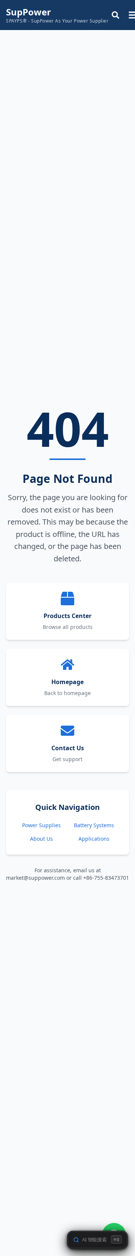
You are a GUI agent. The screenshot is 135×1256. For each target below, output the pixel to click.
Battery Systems (94, 825)
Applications (94, 838)
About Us (41, 838)
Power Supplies (41, 825)
